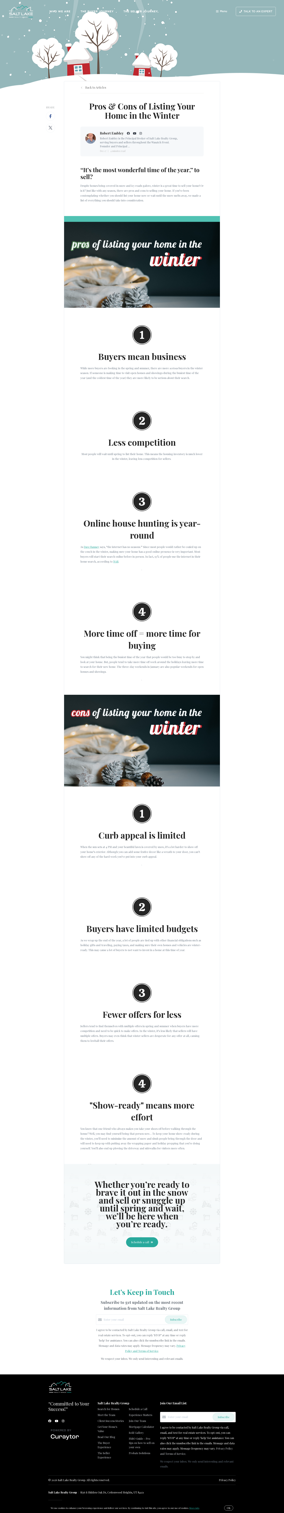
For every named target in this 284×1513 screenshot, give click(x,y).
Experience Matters (140, 1415)
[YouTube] (56, 1421)
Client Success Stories (111, 1421)
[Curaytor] (64, 1440)
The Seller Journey (140, 11)
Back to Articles (95, 87)
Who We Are (60, 11)
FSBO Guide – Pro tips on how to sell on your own (141, 1443)
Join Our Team (137, 1421)
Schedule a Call (138, 1409)
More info (194, 1508)
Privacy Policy (227, 1480)
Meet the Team (106, 1415)
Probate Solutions (139, 1453)
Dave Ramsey (91, 547)
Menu (223, 11)
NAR (115, 561)
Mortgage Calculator (141, 1426)
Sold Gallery (136, 1432)
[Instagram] (63, 1421)
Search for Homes (108, 1409)
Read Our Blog (106, 1437)
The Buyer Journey (97, 11)
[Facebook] (49, 1421)
